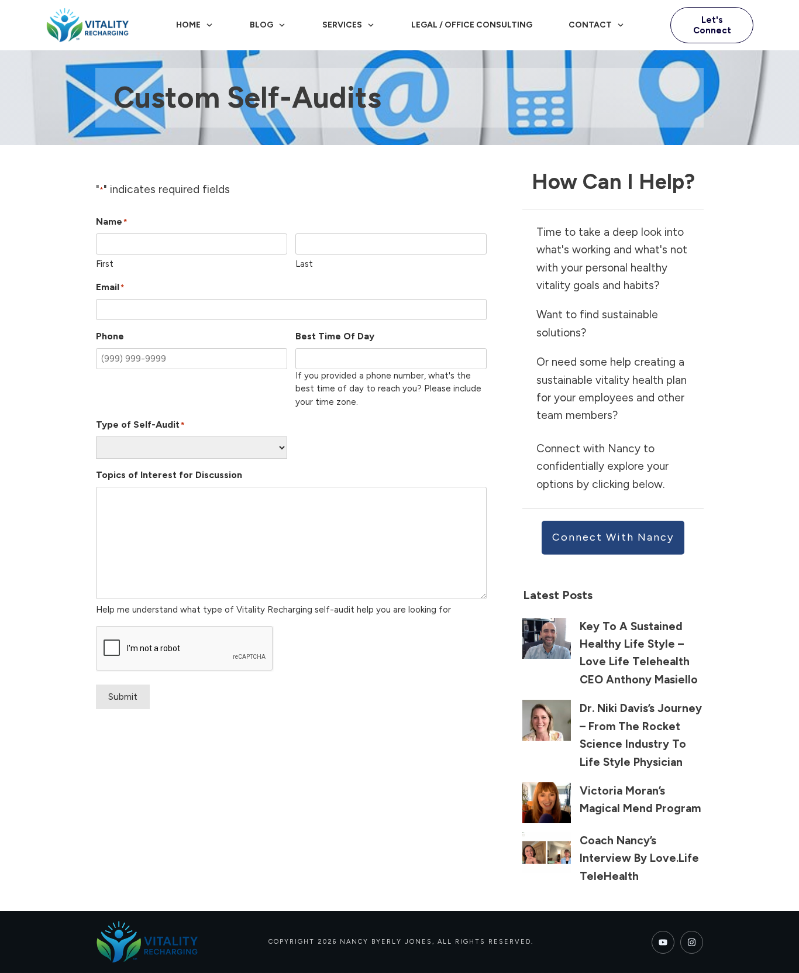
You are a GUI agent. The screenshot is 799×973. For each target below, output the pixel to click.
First (104, 264)
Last (304, 264)
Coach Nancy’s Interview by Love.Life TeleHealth (639, 858)
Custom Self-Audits (247, 97)
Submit (122, 696)
